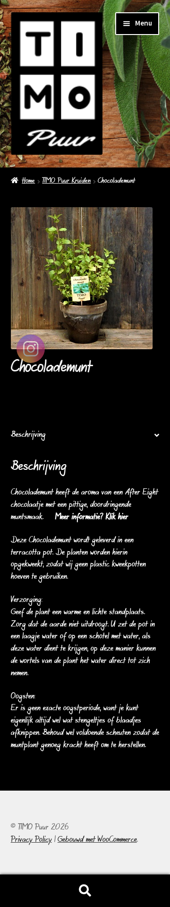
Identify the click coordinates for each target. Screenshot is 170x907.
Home (28, 181)
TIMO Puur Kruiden (66, 181)
